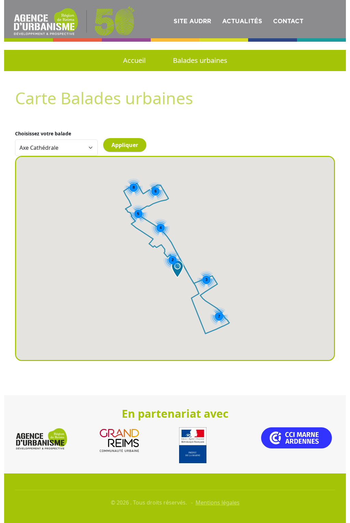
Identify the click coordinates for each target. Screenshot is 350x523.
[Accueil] (75, 20)
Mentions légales (218, 502)
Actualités (242, 21)
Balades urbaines (200, 60)
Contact (288, 21)
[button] (177, 269)
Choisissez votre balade (43, 134)
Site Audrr (192, 21)
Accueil (134, 60)
